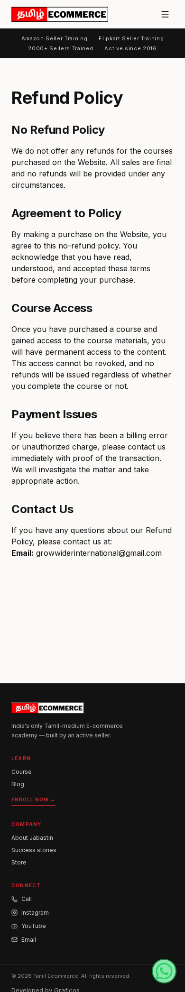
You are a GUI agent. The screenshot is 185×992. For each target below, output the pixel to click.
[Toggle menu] (165, 14)
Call (26, 898)
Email (28, 939)
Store (19, 862)
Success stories (33, 850)
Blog (17, 784)
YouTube (33, 925)
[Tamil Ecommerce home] (59, 14)
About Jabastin (32, 837)
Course (21, 771)
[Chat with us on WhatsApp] (164, 971)
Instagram (35, 912)
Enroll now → (33, 799)
